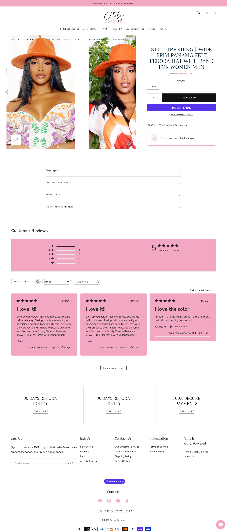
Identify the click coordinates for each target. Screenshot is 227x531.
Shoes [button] (152, 29)
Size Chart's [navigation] (86, 446)
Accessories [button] (135, 29)
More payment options (181, 115)
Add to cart (189, 97)
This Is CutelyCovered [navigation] (196, 451)
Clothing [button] (90, 29)
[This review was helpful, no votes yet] (62, 347)
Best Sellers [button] (69, 29)
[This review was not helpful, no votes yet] (68, 347)
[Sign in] (206, 12)
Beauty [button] (117, 29)
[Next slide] (125, 92)
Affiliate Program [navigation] (89, 461)
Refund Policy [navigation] (122, 461)
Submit (68, 463)
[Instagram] (109, 501)
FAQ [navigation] (82, 456)
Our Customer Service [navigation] (127, 446)
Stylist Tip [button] (53, 194)
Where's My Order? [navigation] (125, 451)
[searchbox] (22, 281)
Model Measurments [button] (60, 206)
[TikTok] (127, 501)
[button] (198, 12)
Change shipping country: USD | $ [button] (113, 510)
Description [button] (53, 170)
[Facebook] (118, 501)
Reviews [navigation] (84, 451)
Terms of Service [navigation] (159, 446)
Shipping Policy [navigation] (123, 456)
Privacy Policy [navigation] (157, 451)
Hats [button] (104, 29)
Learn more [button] (40, 411)
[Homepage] (113, 17)
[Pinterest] (100, 501)
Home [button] (14, 40)
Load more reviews (113, 368)
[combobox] (56, 282)
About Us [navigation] (189, 456)
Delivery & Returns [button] (59, 182)
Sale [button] (164, 29)
